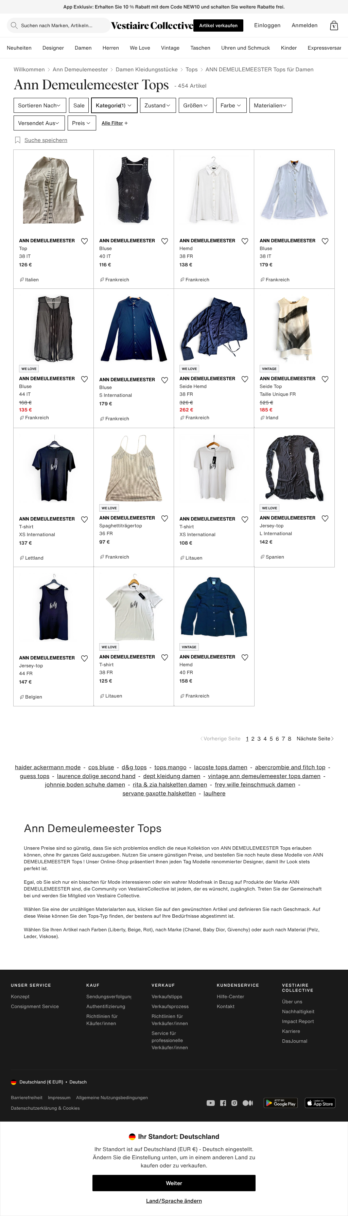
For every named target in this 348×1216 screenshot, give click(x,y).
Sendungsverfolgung (109, 996)
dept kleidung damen (171, 776)
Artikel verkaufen (218, 25)
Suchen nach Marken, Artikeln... (56, 25)
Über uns (292, 1001)
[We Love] (155, 48)
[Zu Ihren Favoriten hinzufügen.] (84, 241)
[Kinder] (302, 48)
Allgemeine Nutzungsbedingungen (112, 1097)
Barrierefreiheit (26, 1097)
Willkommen (29, 69)
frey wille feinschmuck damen (255, 784)
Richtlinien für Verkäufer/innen (170, 1020)
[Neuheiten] (37, 48)
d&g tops (134, 767)
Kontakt (225, 1006)
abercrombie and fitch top (290, 767)
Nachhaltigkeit (298, 1011)
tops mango (170, 767)
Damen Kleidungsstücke (147, 69)
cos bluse (101, 767)
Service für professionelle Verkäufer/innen (170, 1040)
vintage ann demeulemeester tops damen (264, 776)
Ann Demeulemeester (80, 69)
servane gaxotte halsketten (159, 793)
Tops (192, 69)
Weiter (174, 1183)
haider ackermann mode (48, 767)
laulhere (214, 793)
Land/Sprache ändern (174, 1201)
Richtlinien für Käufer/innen (102, 1020)
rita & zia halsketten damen (170, 784)
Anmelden (305, 25)
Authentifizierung (105, 1006)
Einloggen (267, 25)
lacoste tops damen (220, 767)
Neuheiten (19, 48)
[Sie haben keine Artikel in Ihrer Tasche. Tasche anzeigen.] (334, 25)
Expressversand (327, 48)
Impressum (59, 1097)
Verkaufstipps (167, 996)
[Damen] (97, 48)
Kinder (289, 48)
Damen (83, 48)
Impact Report (298, 1021)
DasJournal (294, 1041)
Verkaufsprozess (170, 1006)
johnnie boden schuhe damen (85, 784)
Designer (53, 48)
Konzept (20, 996)
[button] (334, 25)
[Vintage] (185, 48)
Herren (111, 48)
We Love (140, 48)
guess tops (34, 776)
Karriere (291, 1031)
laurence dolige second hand (96, 776)
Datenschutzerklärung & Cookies (45, 1108)
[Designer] (69, 48)
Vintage (170, 48)
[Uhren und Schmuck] (275, 48)
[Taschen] (216, 48)
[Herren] (124, 48)
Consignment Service (35, 1006)
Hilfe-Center (230, 996)
